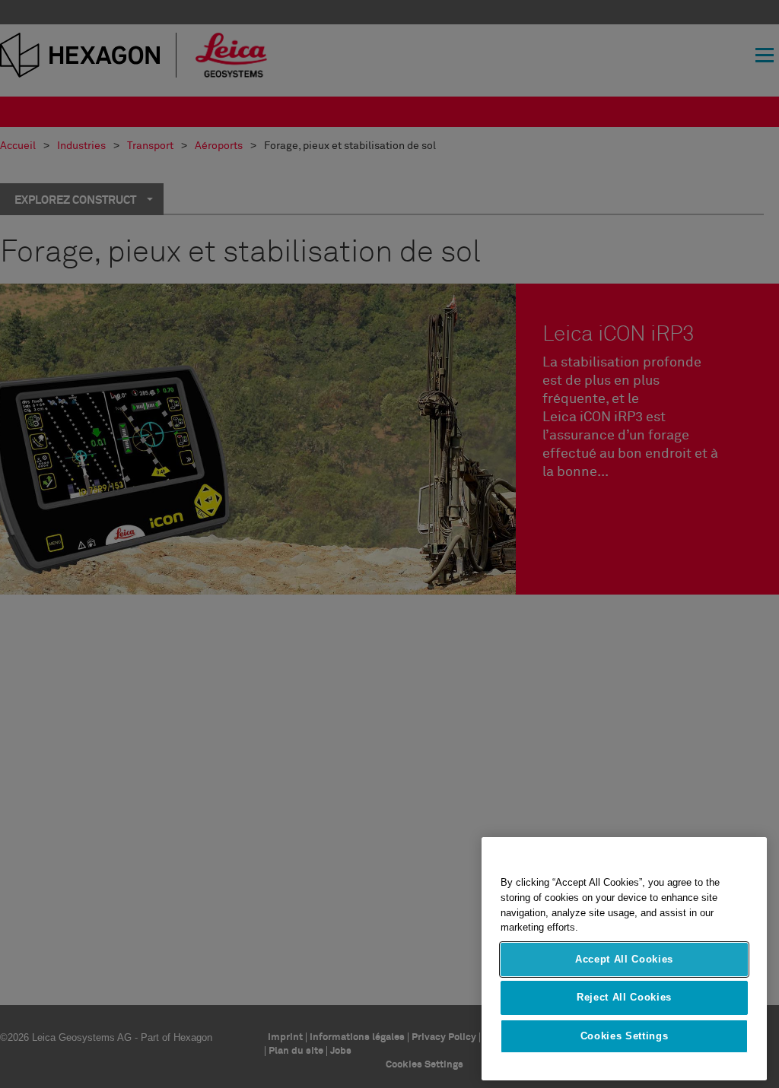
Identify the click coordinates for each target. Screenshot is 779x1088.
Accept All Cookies (624, 959)
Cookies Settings (624, 1036)
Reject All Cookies (624, 997)
